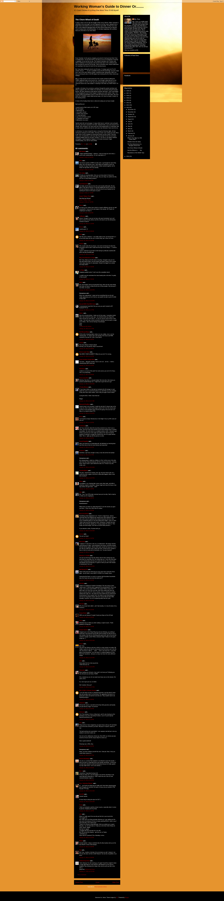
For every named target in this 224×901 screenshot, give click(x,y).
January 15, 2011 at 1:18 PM (86, 811)
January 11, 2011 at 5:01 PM (86, 447)
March (130, 131)
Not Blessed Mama (84, 332)
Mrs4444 (81, 794)
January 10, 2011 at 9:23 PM (86, 356)
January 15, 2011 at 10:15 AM (86, 791)
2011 (127, 107)
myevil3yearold (83, 183)
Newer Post (79, 882)
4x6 (117, 897)
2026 (128, 90)
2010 (128, 156)
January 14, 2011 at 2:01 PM (86, 708)
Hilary (81, 481)
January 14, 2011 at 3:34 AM (86, 580)
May (129, 126)
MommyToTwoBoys (84, 404)
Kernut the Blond (84, 513)
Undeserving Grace (84, 860)
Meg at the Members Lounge (87, 257)
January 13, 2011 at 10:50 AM (86, 530)
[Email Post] (96, 144)
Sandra (81, 342)
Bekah (81, 841)
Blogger (127, 897)
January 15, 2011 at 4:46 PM (86, 846)
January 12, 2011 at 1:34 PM (86, 489)
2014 (128, 100)
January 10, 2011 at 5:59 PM (86, 339)
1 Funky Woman (83, 387)
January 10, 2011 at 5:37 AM (86, 254)
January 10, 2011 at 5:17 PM (86, 328)
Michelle (81, 583)
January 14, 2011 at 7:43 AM (86, 626)
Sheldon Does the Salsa (134, 141)
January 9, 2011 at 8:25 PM (86, 213)
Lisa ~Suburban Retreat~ (86, 783)
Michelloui (82, 368)
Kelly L (81, 313)
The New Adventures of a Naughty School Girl (134, 144)
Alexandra (82, 670)
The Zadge (82, 173)
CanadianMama (83, 470)
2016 (128, 95)
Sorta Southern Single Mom (86, 359)
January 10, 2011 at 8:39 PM (86, 348)
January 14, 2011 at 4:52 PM (86, 746)
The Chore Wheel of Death (134, 148)
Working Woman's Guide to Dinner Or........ (109, 6)
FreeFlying (82, 425)
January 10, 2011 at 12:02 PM (86, 290)
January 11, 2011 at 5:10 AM (86, 365)
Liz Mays (81, 270)
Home (97, 882)
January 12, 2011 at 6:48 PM (86, 498)
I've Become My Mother (85, 326)
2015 (128, 98)
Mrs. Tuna (137, 19)
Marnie (81, 205)
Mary (80, 160)
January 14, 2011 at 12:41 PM (86, 666)
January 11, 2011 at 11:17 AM (86, 401)
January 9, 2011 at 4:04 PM (86, 157)
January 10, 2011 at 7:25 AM (86, 266)
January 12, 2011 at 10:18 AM (86, 467)
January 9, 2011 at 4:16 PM (86, 169)
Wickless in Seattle (84, 555)
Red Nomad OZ (83, 569)
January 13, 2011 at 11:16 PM (86, 566)
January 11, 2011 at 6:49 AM (86, 374)
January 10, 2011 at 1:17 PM (86, 310)
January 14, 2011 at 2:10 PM (86, 719)
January (130, 135)
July (129, 121)
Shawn (81, 643)
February (130, 133)
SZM (80, 234)
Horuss (81, 227)
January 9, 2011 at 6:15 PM (86, 180)
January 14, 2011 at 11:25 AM (86, 657)
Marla (80, 282)
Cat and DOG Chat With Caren (87, 304)
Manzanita (82, 541)
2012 (128, 105)
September (131, 116)
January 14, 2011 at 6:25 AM (86, 609)
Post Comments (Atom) (101, 886)
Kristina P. (82, 450)
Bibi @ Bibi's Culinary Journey (87, 690)
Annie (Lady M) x (83, 378)
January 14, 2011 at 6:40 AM (86, 617)
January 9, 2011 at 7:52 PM (86, 202)
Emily (81, 805)
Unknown (81, 712)
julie (80, 661)
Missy (81, 416)
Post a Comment (82, 874)
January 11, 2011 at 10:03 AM (86, 383)
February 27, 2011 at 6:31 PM (86, 871)
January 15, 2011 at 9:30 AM (86, 780)
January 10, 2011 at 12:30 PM (86, 300)
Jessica (81, 534)
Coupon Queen (83, 629)
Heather (81, 243)
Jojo (80, 492)
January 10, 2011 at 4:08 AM (86, 231)
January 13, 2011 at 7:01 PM (86, 552)
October (130, 114)
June (129, 123)
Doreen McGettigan (84, 758)
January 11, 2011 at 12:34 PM (86, 413)
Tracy (80, 620)
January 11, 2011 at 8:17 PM (86, 455)
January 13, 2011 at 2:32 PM (86, 538)
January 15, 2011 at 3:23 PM (86, 837)
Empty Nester (83, 613)
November (131, 112)
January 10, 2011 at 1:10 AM (86, 223)
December (131, 109)
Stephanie (82, 702)
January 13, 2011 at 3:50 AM (86, 510)
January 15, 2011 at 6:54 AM (86, 767)
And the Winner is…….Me (134, 150)
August (130, 119)
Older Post (115, 882)
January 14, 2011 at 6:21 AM (86, 600)
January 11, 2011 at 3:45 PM (86, 438)
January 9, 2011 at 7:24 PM (86, 193)
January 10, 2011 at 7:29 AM (86, 279)
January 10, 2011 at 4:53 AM (86, 240)
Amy (80, 722)
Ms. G (81, 771)
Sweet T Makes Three (85, 196)
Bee (80, 850)
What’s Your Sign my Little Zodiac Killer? (134, 138)
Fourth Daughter (83, 441)
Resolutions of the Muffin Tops (135, 152)
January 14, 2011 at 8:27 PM (86, 755)
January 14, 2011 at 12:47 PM (86, 687)
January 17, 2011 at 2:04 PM (86, 857)
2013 (128, 102)
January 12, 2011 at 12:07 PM (86, 478)
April (129, 128)
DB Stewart (82, 151)
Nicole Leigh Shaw (84, 352)
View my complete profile (131, 50)
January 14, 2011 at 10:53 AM (86, 640)
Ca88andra (82, 216)
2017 (128, 93)
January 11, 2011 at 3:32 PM (86, 422)
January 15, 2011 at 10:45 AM (86, 801)
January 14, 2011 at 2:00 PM (86, 699)
